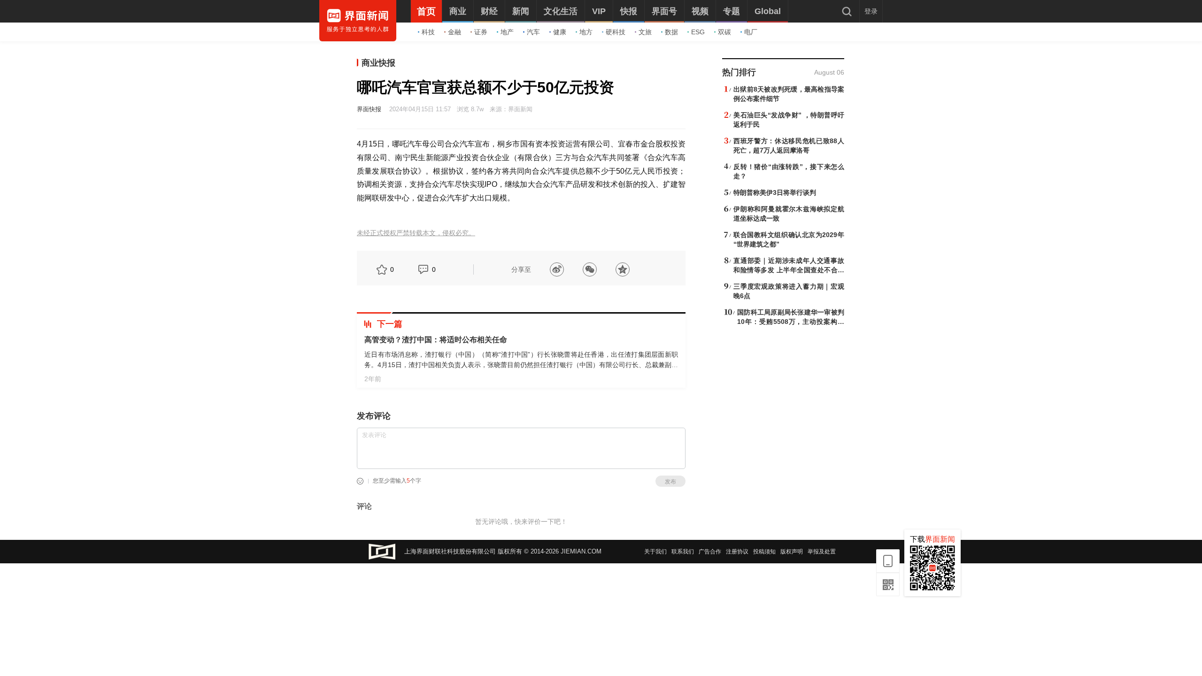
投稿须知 (764, 551)
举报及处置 (822, 551)
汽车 (533, 32)
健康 (559, 32)
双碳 (724, 32)
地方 (586, 32)
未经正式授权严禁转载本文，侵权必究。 (416, 233)
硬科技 (615, 32)
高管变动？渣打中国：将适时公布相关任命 (435, 340)
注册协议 (737, 551)
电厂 (750, 32)
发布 (670, 481)
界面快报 (369, 109)
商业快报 (378, 63)
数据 (671, 32)
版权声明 (791, 551)
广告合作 (710, 551)
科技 (428, 32)
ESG (698, 32)
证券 (480, 32)
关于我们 (655, 551)
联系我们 (682, 551)
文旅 (645, 32)
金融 (454, 32)
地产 (507, 32)
